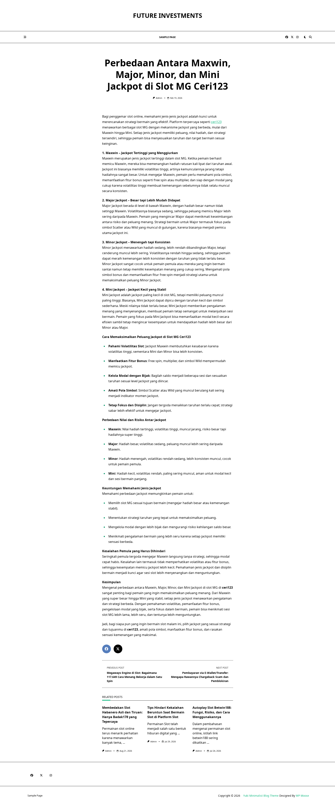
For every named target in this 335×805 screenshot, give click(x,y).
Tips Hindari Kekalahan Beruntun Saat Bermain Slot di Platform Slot (165, 712)
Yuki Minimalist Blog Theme (261, 795)
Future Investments (167, 15)
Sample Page (167, 37)
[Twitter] (292, 37)
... (124, 742)
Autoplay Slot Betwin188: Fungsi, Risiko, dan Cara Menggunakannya (212, 712)
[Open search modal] (310, 37)
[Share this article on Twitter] (118, 649)
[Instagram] (297, 37)
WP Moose (302, 795)
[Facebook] (286, 37)
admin (159, 98)
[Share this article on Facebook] (106, 649)
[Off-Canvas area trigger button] (25, 37)
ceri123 (216, 122)
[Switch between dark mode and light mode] (305, 37)
